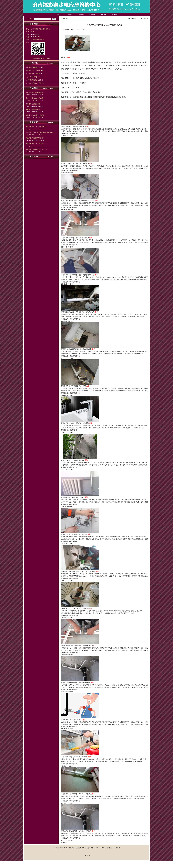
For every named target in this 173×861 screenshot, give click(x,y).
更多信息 (64, 842)
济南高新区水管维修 (33, 71)
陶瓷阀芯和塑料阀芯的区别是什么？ (37, 149)
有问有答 (103, 14)
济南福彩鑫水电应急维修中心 (70, 133)
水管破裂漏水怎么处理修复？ (35, 92)
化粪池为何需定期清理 (33, 104)
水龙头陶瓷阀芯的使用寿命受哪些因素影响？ (40, 132)
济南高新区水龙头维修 (34, 83)
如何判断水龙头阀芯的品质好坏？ (36, 127)
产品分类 (81, 14)
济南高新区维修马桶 (33, 77)
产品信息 (69, 14)
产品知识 (92, 14)
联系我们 (115, 14)
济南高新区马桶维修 (33, 74)
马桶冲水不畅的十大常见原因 (35, 115)
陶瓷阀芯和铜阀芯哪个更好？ (35, 138)
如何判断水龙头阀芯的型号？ (35, 144)
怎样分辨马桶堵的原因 (33, 109)
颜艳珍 (118, 848)
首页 (58, 14)
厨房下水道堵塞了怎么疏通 (34, 98)
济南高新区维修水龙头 (34, 80)
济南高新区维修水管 (33, 67)
